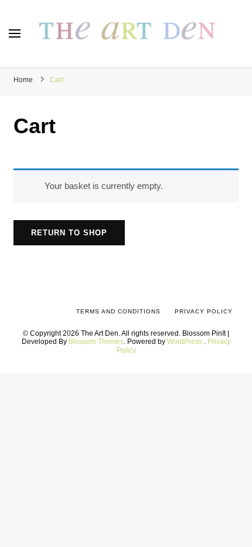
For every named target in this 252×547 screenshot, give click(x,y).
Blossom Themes (96, 341)
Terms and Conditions (118, 311)
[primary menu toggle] (15, 33)
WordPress (184, 341)
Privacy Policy (204, 311)
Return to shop (69, 232)
